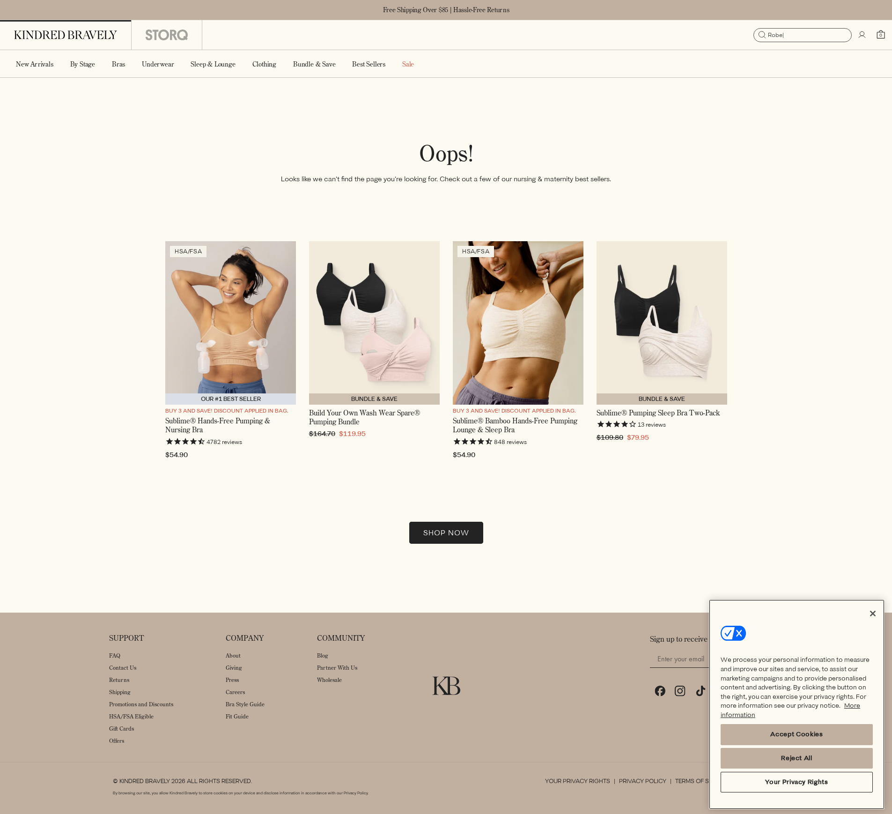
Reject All (796, 758)
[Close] (873, 613)
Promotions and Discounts (141, 704)
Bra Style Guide (245, 704)
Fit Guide (237, 716)
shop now (446, 533)
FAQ (114, 655)
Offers (116, 740)
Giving (234, 667)
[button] (82, 64)
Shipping (120, 692)
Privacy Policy (642, 781)
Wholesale (329, 679)
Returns (119, 679)
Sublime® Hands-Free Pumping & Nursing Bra (217, 425)
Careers (235, 692)
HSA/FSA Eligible (131, 716)
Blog (322, 655)
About (233, 655)
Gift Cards (121, 728)
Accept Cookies (796, 735)
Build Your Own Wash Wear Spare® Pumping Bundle (364, 417)
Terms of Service (702, 781)
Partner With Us (337, 667)
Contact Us (122, 667)
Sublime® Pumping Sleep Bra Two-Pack (658, 412)
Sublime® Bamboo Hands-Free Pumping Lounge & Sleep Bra (515, 425)
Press (232, 679)
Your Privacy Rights (577, 781)
